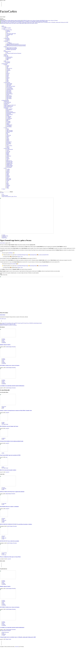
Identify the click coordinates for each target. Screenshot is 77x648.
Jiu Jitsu (5, 54)
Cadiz (7, 134)
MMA (3, 407)
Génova (7, 177)
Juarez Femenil (8, 90)
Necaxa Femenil (9, 87)
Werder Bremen (9, 126)
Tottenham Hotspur (9, 165)
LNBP (16, 45)
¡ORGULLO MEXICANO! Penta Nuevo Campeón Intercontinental (12, 491)
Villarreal (7, 147)
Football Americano (7, 51)
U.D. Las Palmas (9, 145)
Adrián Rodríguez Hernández (11, 346)
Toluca (7, 81)
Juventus (7, 180)
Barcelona (8, 132)
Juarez (7, 71)
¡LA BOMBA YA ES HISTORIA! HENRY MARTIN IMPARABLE (36, 21)
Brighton (7, 154)
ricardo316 (7, 412)
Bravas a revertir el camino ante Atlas (7, 324)
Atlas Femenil (8, 85)
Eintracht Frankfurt (9, 114)
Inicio (3, 340)
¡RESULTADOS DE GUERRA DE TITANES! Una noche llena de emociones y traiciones (16, 524)
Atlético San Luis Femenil (10, 86)
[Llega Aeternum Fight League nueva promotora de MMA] (4, 451)
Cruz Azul (8, 69)
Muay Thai (6, 55)
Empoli (7, 174)
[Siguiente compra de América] (8, 337)
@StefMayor (11, 252)
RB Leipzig (8, 121)
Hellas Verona (8, 178)
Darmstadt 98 (8, 113)
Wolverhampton (9, 167)
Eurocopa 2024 (6, 103)
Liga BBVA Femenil (16, 323)
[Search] (0, 190)
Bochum (7, 110)
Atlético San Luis (9, 68)
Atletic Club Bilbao (9, 130)
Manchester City (9, 160)
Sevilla (7, 144)
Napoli (7, 184)
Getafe (7, 137)
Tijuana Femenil (9, 96)
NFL (7, 52)
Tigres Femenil (8, 97)
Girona (7, 138)
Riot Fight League (5, 424)
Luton (7, 159)
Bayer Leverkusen (9, 108)
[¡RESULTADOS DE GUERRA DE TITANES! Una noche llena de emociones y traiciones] (4, 516)
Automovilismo (6, 38)
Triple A (3, 521)
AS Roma (8, 170)
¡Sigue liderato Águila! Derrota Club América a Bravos (28, 23)
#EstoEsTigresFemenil (33, 254)
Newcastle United (9, 162)
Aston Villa (8, 151)
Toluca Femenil (8, 98)
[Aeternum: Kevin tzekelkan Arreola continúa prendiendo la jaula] (4, 436)
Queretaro (8, 77)
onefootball (4, 236)
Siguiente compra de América (16, 20)
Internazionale (8, 179)
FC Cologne (8, 117)
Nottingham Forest (9, 163)
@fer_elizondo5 (13, 263)
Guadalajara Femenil (9, 89)
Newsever (17, 646)
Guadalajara (8, 70)
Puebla (7, 75)
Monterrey (8, 73)
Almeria (7, 129)
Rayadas (7, 94)
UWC (7, 37)
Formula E (8, 40)
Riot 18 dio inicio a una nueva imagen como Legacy (9, 426)
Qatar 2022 (6, 104)
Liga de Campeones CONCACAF (10, 105)
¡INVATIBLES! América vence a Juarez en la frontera (49, 20)
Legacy (11, 33)
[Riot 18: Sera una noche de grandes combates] (4, 465)
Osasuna (7, 140)
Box (5, 50)
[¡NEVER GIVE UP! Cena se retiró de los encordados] (4, 534)
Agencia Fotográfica (7, 27)
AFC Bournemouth (9, 149)
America (7, 65)
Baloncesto (6, 41)
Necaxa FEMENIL (30, 323)
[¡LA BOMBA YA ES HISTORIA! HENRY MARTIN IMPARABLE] (8, 378)
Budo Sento (8, 31)
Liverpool (8, 158)
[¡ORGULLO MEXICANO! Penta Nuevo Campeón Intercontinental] (8, 485)
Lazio (7, 181)
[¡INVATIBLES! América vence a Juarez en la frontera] (8, 356)
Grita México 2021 (10, 323)
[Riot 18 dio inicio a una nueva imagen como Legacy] (4, 420)
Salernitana (8, 185)
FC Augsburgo (8, 116)
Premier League (6, 148)
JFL (7, 32)
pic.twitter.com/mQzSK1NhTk (43, 254)
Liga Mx (5, 64)
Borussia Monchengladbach (11, 112)
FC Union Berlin (9, 118)
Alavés (7, 128)
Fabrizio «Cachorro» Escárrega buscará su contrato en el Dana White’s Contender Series (16, 410)
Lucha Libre (6, 56)
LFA (13, 53)
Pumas (7, 76)
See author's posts (3, 318)
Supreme (7, 35)
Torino (7, 187)
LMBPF (16, 44)
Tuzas (7, 99)
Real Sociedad (8, 143)
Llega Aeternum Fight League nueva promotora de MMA (10, 455)
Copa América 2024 (7, 102)
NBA (12, 43)
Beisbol (5, 46)
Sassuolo (7, 186)
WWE (7, 59)
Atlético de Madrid (9, 131)
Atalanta (7, 171)
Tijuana (7, 80)
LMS (11, 47)
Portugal (3, 635)
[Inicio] (0, 24)
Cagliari (7, 173)
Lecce (7, 182)
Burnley (7, 153)
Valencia (7, 146)
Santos (7, 78)
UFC (7, 36)
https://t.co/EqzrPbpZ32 (18, 254)
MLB (11, 49)
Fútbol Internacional (5, 100)
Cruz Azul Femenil (9, 88)
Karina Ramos (2, 314)
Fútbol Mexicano (5, 63)
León (7, 72)
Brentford (7, 152)
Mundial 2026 (6, 101)
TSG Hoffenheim (9, 124)
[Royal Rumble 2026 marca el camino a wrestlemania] (4, 501)
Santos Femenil (8, 95)
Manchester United (9, 161)
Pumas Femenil (8, 92)
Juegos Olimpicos (7, 61)
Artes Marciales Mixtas (8, 29)
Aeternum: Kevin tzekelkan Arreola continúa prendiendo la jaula (11, 441)
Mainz (7, 120)
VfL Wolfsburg (8, 125)
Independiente (4, 552)
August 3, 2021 (20, 256)
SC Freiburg (8, 122)
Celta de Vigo (8, 135)
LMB (11, 48)
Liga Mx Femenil (7, 82)
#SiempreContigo (25, 254)
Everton (7, 156)
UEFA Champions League (8, 106)
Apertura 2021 (4, 323)
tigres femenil (39, 323)
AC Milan (8, 169)
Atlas (7, 67)
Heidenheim (8, 119)
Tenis (5, 60)
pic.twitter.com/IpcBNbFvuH (43, 265)
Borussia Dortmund (9, 111)
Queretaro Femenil (9, 93)
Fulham (7, 157)
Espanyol (7, 136)
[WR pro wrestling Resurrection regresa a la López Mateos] (4, 551)
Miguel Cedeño (8, 639)
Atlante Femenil (9, 84)
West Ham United (9, 166)
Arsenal (7, 150)
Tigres (7, 79)
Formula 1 (8, 39)
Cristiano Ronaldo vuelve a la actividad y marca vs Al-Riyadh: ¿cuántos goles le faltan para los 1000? (51, 22)
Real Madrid (8, 142)
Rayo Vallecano (9, 141)
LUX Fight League (9, 34)
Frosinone (8, 176)
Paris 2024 (8, 62)
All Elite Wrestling (9, 57)
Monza (7, 183)
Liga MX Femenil (24, 323)
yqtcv (6, 457)
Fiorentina (8, 175)
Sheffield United (9, 164)
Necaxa (7, 74)
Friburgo (7, 115)
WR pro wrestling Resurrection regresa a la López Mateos (10, 556)
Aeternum (8, 30)
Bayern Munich (8, 109)
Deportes (3, 28)
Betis (7, 133)
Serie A (5, 168)
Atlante (7, 66)
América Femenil (9, 83)
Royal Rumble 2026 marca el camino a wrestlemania (9, 506)
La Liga (5, 127)
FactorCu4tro (8, 11)
